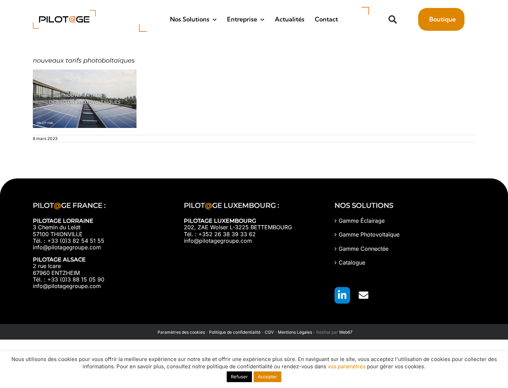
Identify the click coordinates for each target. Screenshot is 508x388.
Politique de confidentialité (235, 332)
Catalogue (352, 262)
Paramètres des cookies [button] (180, 332)
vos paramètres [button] (347, 366)
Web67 (345, 332)
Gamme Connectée (363, 249)
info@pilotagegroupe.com (67, 247)
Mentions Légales (295, 332)
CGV (269, 332)
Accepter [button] (267, 376)
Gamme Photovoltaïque (369, 234)
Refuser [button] (239, 376)
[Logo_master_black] (64, 12)
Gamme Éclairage (362, 221)
